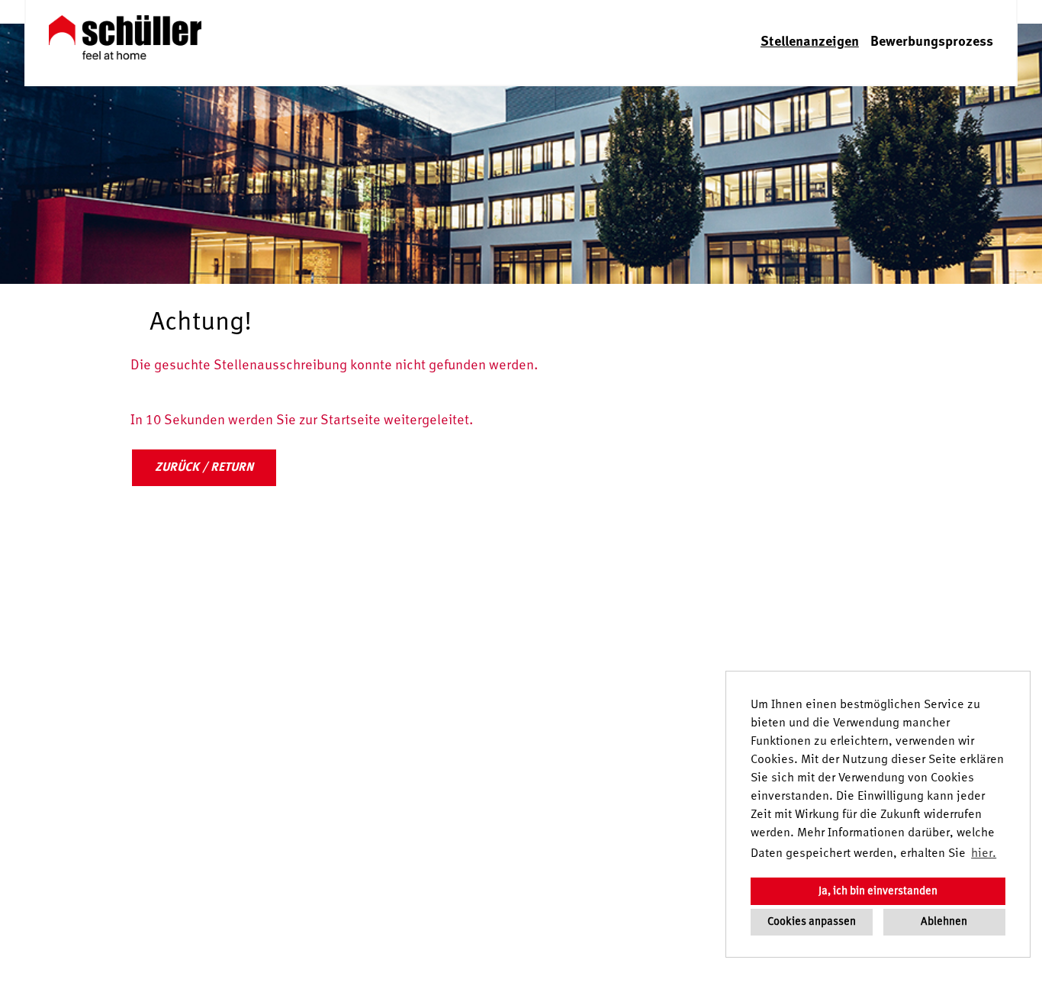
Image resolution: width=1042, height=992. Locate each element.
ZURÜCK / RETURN (204, 468)
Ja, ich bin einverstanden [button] (877, 891)
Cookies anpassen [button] (811, 921)
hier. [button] (983, 854)
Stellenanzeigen (810, 42)
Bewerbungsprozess (931, 42)
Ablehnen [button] (944, 921)
